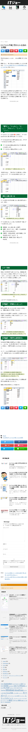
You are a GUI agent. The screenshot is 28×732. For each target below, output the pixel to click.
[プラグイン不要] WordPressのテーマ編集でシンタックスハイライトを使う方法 (18, 649)
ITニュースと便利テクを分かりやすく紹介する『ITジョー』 (14, 725)
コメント (6, 527)
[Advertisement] (14, 25)
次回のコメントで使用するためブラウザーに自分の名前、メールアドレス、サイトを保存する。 (14, 562)
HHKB (6, 686)
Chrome (17, 684)
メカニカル (16, 698)
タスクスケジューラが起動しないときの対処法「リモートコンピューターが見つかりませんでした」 (18, 626)
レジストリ (4, 700)
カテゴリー (18, 714)
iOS (15, 686)
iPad (18, 686)
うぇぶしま (14, 729)
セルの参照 (20, 437)
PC (3, 667)
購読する (4, 584)
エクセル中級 (12, 437)
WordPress (5, 673)
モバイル (5, 677)
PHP (8, 688)
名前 (4, 544)
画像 (19, 700)
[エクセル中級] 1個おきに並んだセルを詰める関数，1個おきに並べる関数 (18, 487)
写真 (8, 700)
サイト (4, 554)
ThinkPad (3, 690)
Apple (4, 661)
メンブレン (20, 698)
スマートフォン (10, 695)
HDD (2, 686)
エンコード (20, 693)
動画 (10, 700)
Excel (4, 435)
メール (5, 549)
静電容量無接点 (8, 702)
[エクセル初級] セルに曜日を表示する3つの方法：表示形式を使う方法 (18, 499)
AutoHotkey (5, 663)
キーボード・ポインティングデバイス (12, 675)
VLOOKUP (6, 437)
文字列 (14, 700)
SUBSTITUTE (19, 688)
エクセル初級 (15, 693)
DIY (22, 684)
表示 (25, 700)
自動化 (22, 700)
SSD (15, 688)
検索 (17, 700)
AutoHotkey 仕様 (10, 714)
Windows (5, 671)
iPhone (22, 686)
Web (4, 669)
